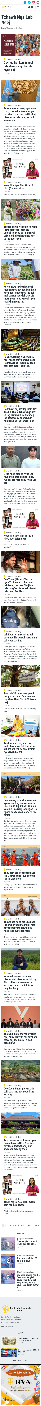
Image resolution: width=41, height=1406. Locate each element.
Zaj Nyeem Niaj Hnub (25, 1239)
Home (3, 28)
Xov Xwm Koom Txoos (26, 1255)
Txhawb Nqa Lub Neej (13, 59)
